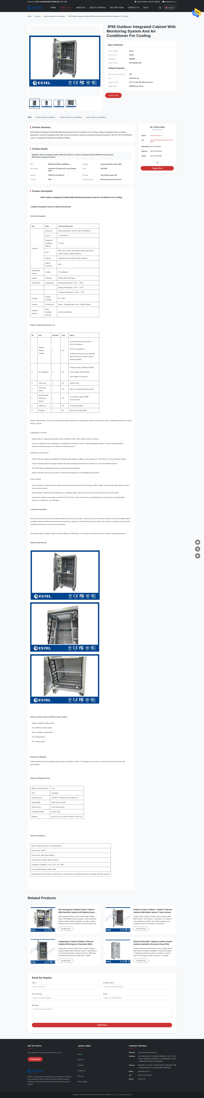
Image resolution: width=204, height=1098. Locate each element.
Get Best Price (66, 929)
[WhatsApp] (197, 555)
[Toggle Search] (160, 8)
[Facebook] (157, 162)
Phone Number (37, 994)
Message (35, 1005)
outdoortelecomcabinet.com (147, 1052)
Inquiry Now (157, 168)
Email (105, 994)
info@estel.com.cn (170, 2)
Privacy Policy (82, 1081)
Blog (145, 7)
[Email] (197, 542)
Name (34, 983)
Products (65, 7)
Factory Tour (117, 7)
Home (53, 7)
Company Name (108, 983)
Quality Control (98, 7)
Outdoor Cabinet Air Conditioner (54, 16)
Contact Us (133, 7)
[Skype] (197, 549)
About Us (80, 7)
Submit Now (102, 1025)
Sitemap (80, 1076)
